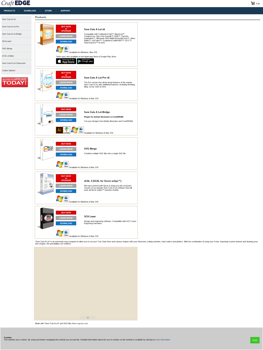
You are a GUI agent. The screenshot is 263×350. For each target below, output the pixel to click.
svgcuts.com (82, 323)
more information (163, 340)
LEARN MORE (66, 36)
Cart (258, 3)
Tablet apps (61, 56)
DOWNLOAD (66, 41)
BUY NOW (66, 109)
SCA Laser (6, 41)
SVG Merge (7, 48)
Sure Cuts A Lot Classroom (14, 63)
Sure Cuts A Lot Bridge (12, 34)
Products (40, 17)
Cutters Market (8, 70)
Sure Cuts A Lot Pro (10, 27)
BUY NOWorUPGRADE (66, 29)
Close (254, 340)
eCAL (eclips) (8, 56)
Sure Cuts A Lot (9, 19)
